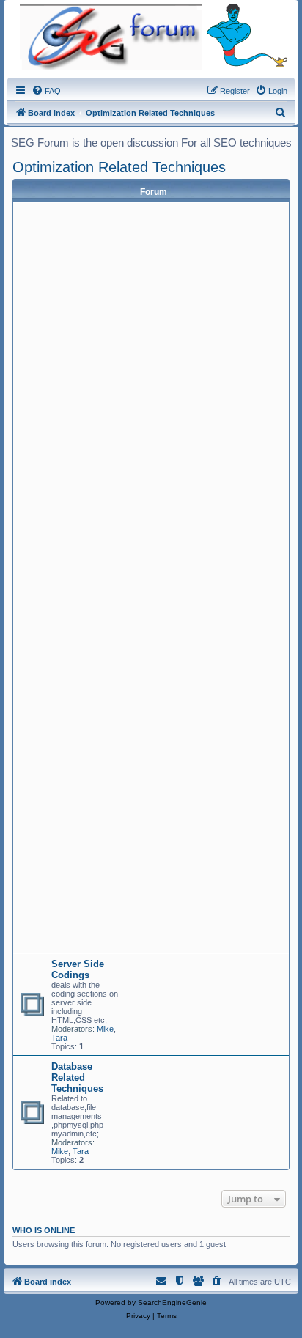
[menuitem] (46, 91)
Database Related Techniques (77, 1077)
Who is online (43, 1230)
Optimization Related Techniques (119, 167)
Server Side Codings (77, 969)
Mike (105, 1028)
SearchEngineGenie (172, 1302)
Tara (59, 1037)
